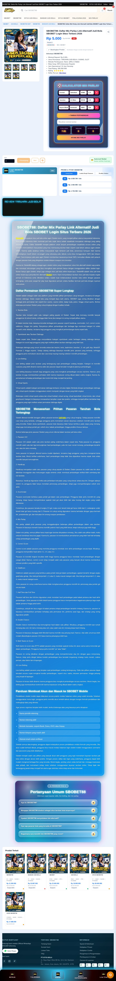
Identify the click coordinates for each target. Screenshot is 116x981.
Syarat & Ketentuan (87, 944)
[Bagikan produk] (108, 32)
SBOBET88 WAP (25, 24)
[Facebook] (4, 961)
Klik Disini (62, 73)
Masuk (111, 4)
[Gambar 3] (24, 67)
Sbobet (49, 275)
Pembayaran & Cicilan (88, 957)
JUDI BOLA (14, 24)
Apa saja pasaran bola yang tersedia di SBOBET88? (41, 826)
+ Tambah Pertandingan (78, 115)
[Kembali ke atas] (111, 969)
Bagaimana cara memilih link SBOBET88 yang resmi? (42, 834)
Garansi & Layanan (87, 960)
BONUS (12, 977)
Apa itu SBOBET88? (29, 803)
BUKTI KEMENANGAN (81, 977)
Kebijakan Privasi (86, 947)
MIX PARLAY (93, 18)
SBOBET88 (83, 4)
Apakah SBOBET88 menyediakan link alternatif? (40, 818)
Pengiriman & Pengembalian (90, 954)
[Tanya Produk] (42, 160)
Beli (35, 160)
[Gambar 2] (16, 67)
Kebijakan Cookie (86, 950)
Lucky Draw (69, 173)
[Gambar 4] (32, 67)
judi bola (62, 418)
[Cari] (22, 10)
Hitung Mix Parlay (78, 138)
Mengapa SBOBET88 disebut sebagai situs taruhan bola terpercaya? (48, 810)
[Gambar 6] (16, 75)
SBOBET (7, 18)
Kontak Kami (45, 947)
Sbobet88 (19, 238)
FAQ (42, 954)
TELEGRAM (35, 977)
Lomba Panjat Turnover (86, 173)
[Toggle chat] (110, 974)
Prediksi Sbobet (103, 173)
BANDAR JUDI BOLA (47, 18)
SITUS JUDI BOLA (95, 4)
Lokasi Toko (45, 950)
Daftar (106, 4)
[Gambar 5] (7, 75)
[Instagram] (9, 961)
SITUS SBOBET (64, 18)
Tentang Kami (46, 944)
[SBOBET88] (9, 10)
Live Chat (104, 977)
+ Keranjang (23, 160)
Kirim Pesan (11, 951)
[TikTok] (15, 961)
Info (52, 171)
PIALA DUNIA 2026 (79, 18)
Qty (5, 157)
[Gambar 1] (7, 67)
